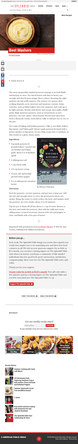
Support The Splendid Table (20, 284)
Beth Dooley (15, 55)
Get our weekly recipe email (39, 321)
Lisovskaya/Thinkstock (48, 54)
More (64, 6)
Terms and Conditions (61, 439)
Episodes (49, 6)
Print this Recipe (28, 296)
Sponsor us (39, 60)
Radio (57, 6)
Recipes (40, 6)
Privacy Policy (73, 439)
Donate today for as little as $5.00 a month (28, 272)
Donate (74, 1)
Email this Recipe (47, 296)
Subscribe (50, 325)
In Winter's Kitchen (45, 227)
